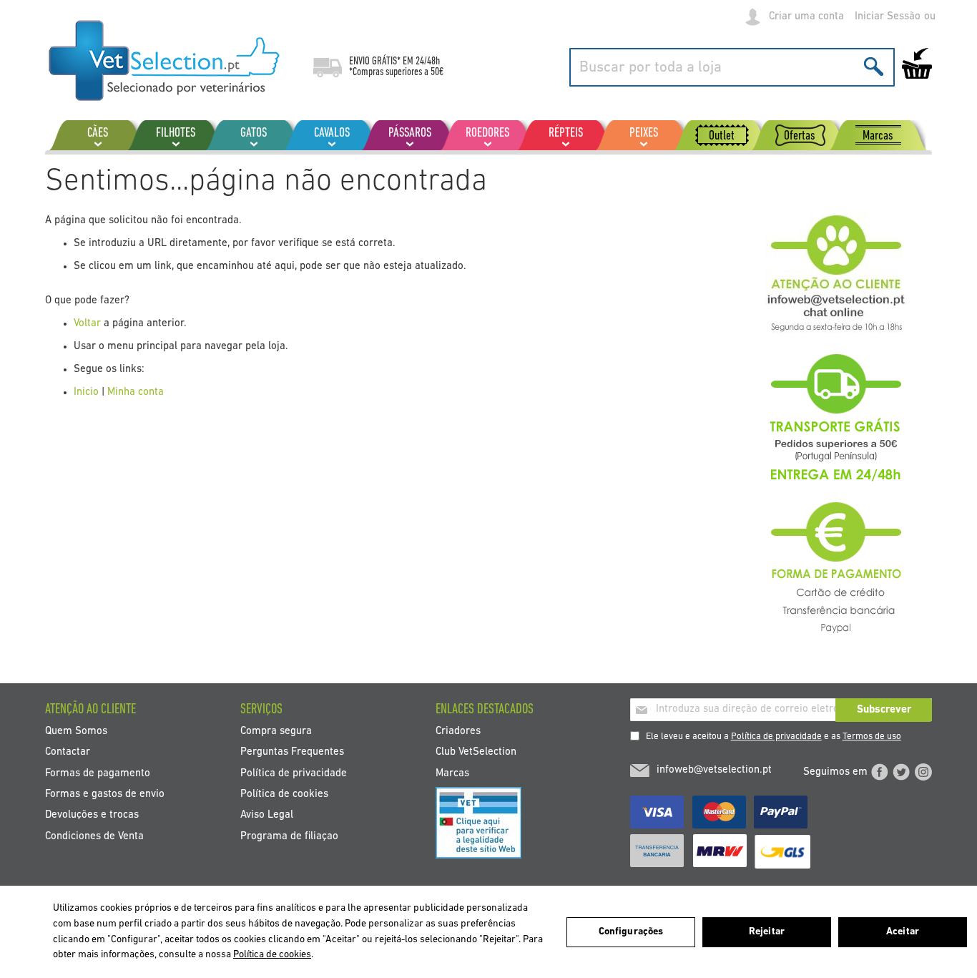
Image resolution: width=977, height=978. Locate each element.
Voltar (87, 323)
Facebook (879, 772)
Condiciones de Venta (94, 836)
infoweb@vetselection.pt (714, 770)
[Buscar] (873, 66)
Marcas (452, 773)
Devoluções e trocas (92, 815)
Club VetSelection (476, 752)
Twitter (901, 772)
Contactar (67, 752)
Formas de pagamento (97, 773)
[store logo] (165, 60)
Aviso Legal (266, 815)
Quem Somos (76, 730)
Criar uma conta (806, 16)
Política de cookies (284, 794)
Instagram (923, 772)
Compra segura (276, 730)
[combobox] (732, 67)
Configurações (631, 931)
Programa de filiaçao (289, 836)
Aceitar (902, 931)
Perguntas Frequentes (292, 752)
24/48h (428, 61)
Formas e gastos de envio (105, 794)
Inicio (86, 392)
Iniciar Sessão (887, 16)
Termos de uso (872, 736)
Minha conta (135, 392)
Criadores (458, 730)
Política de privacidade (776, 736)
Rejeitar (767, 931)
